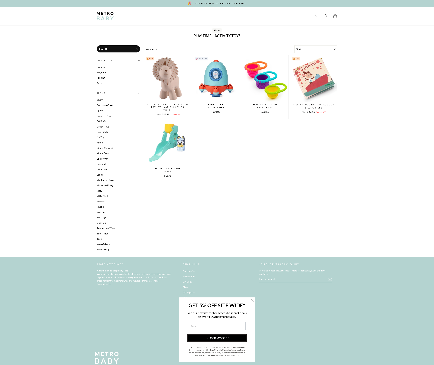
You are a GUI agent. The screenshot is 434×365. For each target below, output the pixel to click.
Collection (105, 60)
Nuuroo (101, 212)
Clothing (234, 13)
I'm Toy (100, 137)
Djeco (100, 110)
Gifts (294, 13)
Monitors (171, 13)
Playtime (189, 13)
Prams (139, 13)
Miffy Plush (102, 196)
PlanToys (101, 217)
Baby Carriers (255, 13)
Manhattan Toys (105, 180)
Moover (101, 201)
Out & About (277, 13)
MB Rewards (127, 18)
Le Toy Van (102, 158)
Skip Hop (101, 222)
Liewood (101, 163)
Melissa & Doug (105, 185)
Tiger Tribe (102, 233)
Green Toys (103, 126)
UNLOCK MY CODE (216, 338)
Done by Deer (104, 115)
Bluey (100, 99)
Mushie (100, 206)
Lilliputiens (102, 169)
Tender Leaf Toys (106, 228)
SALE (305, 13)
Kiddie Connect (105, 148)
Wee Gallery (103, 244)
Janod (100, 142)
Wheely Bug (103, 249)
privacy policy (233, 355)
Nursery (154, 13)
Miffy (99, 190)
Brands (124, 13)
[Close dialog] (252, 300)
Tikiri (99, 238)
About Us (187, 287)
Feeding (206, 13)
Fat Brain (101, 121)
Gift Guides (188, 282)
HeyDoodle (102, 131)
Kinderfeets (103, 153)
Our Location (189, 271)
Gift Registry (149, 18)
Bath (219, 13)
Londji (100, 174)
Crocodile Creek (105, 105)
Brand (101, 93)
